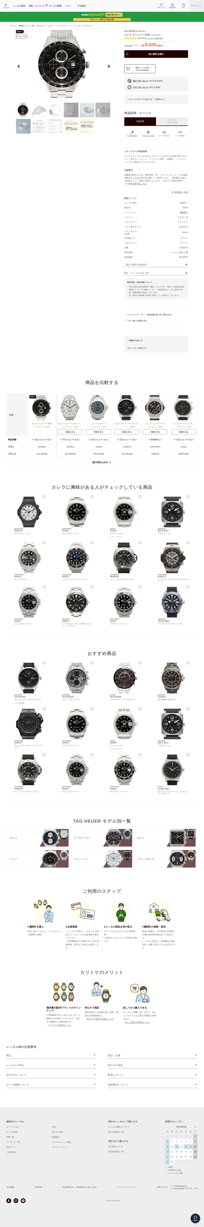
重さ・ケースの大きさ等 (136, 273)
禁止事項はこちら (139, 184)
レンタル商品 (12, 1132)
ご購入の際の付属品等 (135, 264)
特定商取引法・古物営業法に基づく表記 (79, 1187)
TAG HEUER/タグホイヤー (135, 31)
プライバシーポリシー (126, 1187)
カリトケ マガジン (60, 1147)
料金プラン (11, 1147)
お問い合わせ (162, 1187)
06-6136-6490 (179, 1188)
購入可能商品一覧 (116, 1132)
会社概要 (10, 1187)
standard (128, 45)
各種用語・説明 (181, 192)
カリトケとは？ (13, 1127)
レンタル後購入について (118, 1127)
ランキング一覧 (13, 1142)
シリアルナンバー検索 (61, 1142)
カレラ (51, 26)
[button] (23, 110)
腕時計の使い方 (136, 340)
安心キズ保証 (57, 1132)
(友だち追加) (146, 87)
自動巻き (184, 212)
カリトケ (13, 26)
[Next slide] (109, 66)
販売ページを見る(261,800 (142, 69)
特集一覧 (10, 1137)
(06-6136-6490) (148, 81)
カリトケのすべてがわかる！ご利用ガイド (147, 99)
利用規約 (56, 1137)
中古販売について (116, 1146)
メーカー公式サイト (138, 348)
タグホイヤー (41, 26)
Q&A (54, 1127)
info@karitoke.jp (181, 1186)
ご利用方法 (11, 1152)
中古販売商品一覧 (116, 1151)
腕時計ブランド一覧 (26, 26)
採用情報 (38, 1187)
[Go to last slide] (19, 66)
